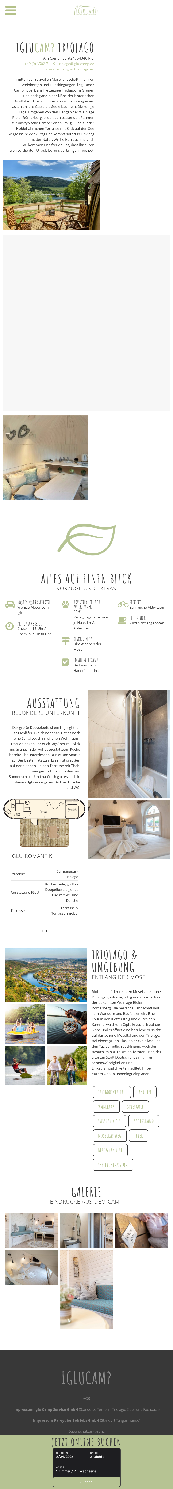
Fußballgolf (109, 1121)
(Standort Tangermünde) (86, 1420)
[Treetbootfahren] (25, 1024)
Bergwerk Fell (110, 1150)
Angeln (144, 1092)
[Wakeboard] (25, 1065)
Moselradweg (110, 1135)
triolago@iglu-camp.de (76, 63)
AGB (86, 1398)
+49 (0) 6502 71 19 (39, 63)
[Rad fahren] (66, 1065)
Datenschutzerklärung (86, 1431)
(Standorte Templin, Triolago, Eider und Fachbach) (86, 1409)
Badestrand (144, 1121)
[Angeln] (66, 1024)
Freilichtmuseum (113, 1164)
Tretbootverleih (112, 1092)
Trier (138, 1135)
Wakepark (106, 1106)
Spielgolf (135, 1106)
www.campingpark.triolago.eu (70, 69)
